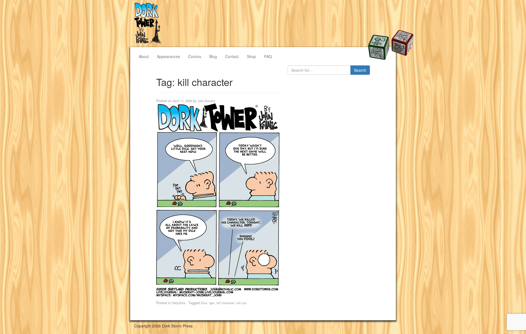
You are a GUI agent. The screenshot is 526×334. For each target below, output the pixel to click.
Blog (213, 56)
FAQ (268, 56)
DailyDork (178, 303)
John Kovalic (206, 101)
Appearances (168, 56)
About (144, 56)
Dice (204, 303)
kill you (242, 303)
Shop (251, 56)
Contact (232, 56)
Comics (194, 56)
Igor (212, 303)
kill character (226, 303)
